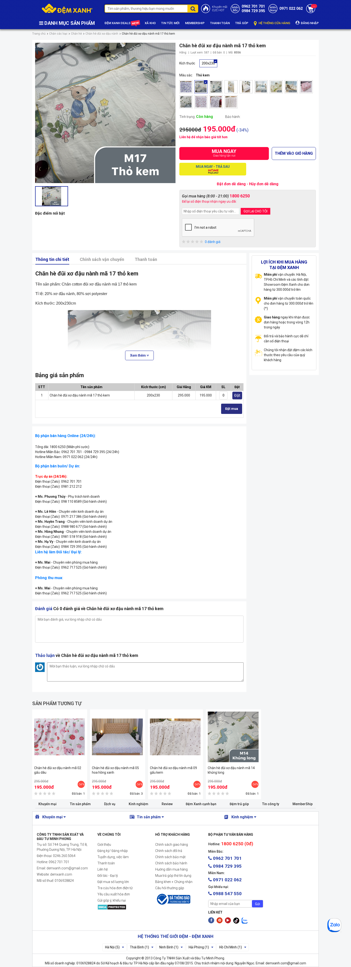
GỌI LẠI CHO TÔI (255, 211)
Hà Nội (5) (112, 947)
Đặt (237, 395)
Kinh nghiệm (138, 804)
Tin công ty (270, 804)
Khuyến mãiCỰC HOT (219, 8)
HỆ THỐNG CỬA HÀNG (274, 23)
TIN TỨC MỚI (170, 23)
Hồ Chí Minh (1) (230, 947)
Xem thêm (138, 355)
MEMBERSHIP (195, 23)
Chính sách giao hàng (171, 844)
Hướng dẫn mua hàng (171, 869)
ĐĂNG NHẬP (309, 23)
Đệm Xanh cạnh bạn (201, 804)
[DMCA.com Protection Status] (122, 907)
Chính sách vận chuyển (102, 259)
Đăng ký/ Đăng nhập (112, 851)
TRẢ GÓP (241, 23)
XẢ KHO (150, 23)
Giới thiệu (104, 844)
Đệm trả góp (239, 804)
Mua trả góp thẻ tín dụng (173, 875)
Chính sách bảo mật (170, 857)
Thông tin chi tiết (52, 259)
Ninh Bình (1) (168, 947)
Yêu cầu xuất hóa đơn (113, 894)
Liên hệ (102, 869)
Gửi (257, 904)
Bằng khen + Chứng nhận (173, 882)
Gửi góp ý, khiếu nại (111, 900)
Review (167, 804)
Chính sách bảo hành (171, 863)
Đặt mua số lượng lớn (113, 882)
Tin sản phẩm (80, 804)
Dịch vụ (109, 804)
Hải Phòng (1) (199, 947)
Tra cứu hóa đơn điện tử (115, 888)
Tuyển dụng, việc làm (113, 857)
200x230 (208, 63)
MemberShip (302, 804)
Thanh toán (146, 259)
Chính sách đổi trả (168, 851)
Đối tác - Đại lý (107, 875)
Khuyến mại (47, 804)
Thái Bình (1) (139, 947)
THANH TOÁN (220, 23)
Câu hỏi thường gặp (169, 888)
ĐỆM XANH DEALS (118, 23)
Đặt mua (231, 409)
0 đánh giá (212, 242)
